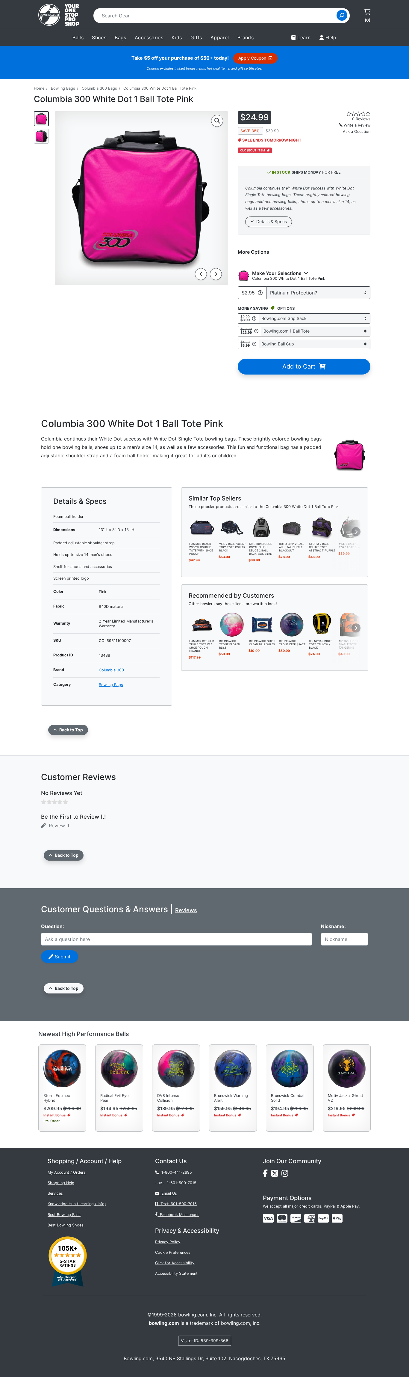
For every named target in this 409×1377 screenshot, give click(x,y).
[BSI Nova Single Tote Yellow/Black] (321, 624)
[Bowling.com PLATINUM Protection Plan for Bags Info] (260, 292)
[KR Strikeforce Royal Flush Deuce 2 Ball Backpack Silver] (262, 527)
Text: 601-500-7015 (177, 1204)
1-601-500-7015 (181, 1183)
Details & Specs (270, 221)
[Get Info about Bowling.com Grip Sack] (254, 318)
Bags (120, 37)
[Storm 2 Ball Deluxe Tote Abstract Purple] (321, 527)
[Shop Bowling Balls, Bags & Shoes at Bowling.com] (58, 15)
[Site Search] (342, 15)
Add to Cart (300, 366)
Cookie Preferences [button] (172, 1252)
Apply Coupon (253, 58)
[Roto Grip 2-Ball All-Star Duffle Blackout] (291, 527)
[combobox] (217, 15)
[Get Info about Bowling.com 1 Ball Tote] (256, 331)
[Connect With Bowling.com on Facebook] (267, 1174)
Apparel (219, 37)
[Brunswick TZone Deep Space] (291, 624)
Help (331, 37)
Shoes (99, 37)
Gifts (196, 37)
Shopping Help (61, 1183)
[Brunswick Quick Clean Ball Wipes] (262, 624)
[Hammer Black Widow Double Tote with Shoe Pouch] (202, 527)
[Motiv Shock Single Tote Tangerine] (351, 624)
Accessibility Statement (176, 1273)
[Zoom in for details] (217, 121)
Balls (78, 37)
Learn (303, 37)
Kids (177, 37)
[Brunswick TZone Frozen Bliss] (232, 624)
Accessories (149, 37)
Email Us (168, 1193)
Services (55, 1193)
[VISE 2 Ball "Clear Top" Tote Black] (351, 527)
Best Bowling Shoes (66, 1225)
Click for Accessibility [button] (174, 1263)
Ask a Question (356, 131)
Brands (245, 37)
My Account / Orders (67, 1172)
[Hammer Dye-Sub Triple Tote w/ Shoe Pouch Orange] (202, 624)
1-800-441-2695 (175, 1172)
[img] (323, 1218)
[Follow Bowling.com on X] (276, 1174)
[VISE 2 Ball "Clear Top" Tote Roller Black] (232, 527)
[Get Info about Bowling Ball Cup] (254, 343)
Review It (57, 826)
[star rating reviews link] (351, 113)
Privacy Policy (167, 1242)
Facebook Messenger (178, 1214)
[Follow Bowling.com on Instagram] (285, 1174)
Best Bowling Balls (64, 1214)
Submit (62, 957)
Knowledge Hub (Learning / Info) (77, 1204)
